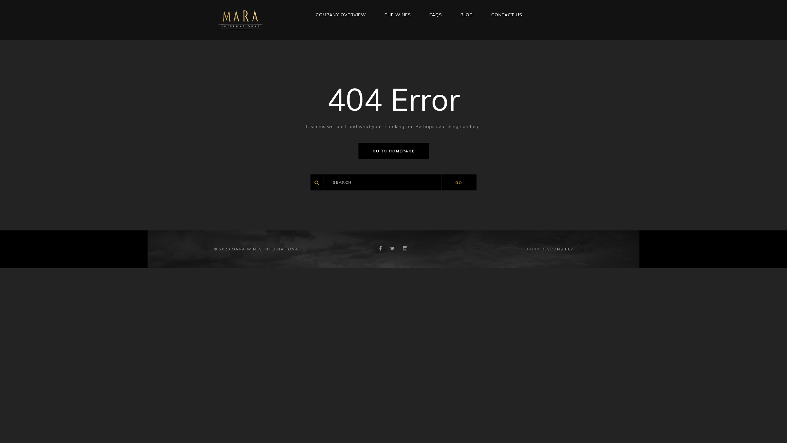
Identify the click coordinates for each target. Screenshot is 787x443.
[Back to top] (773, 429)
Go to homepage (394, 151)
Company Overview (341, 15)
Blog (467, 15)
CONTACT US (506, 15)
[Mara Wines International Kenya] (240, 19)
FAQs (435, 15)
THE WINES (398, 15)
